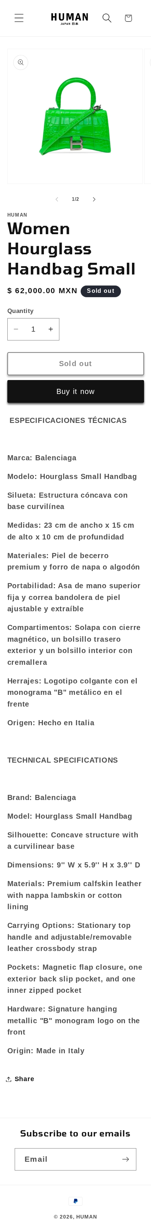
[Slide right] (94, 199)
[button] (18, 18)
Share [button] (24, 1079)
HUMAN (86, 1217)
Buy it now (75, 391)
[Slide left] (57, 199)
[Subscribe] (125, 1159)
